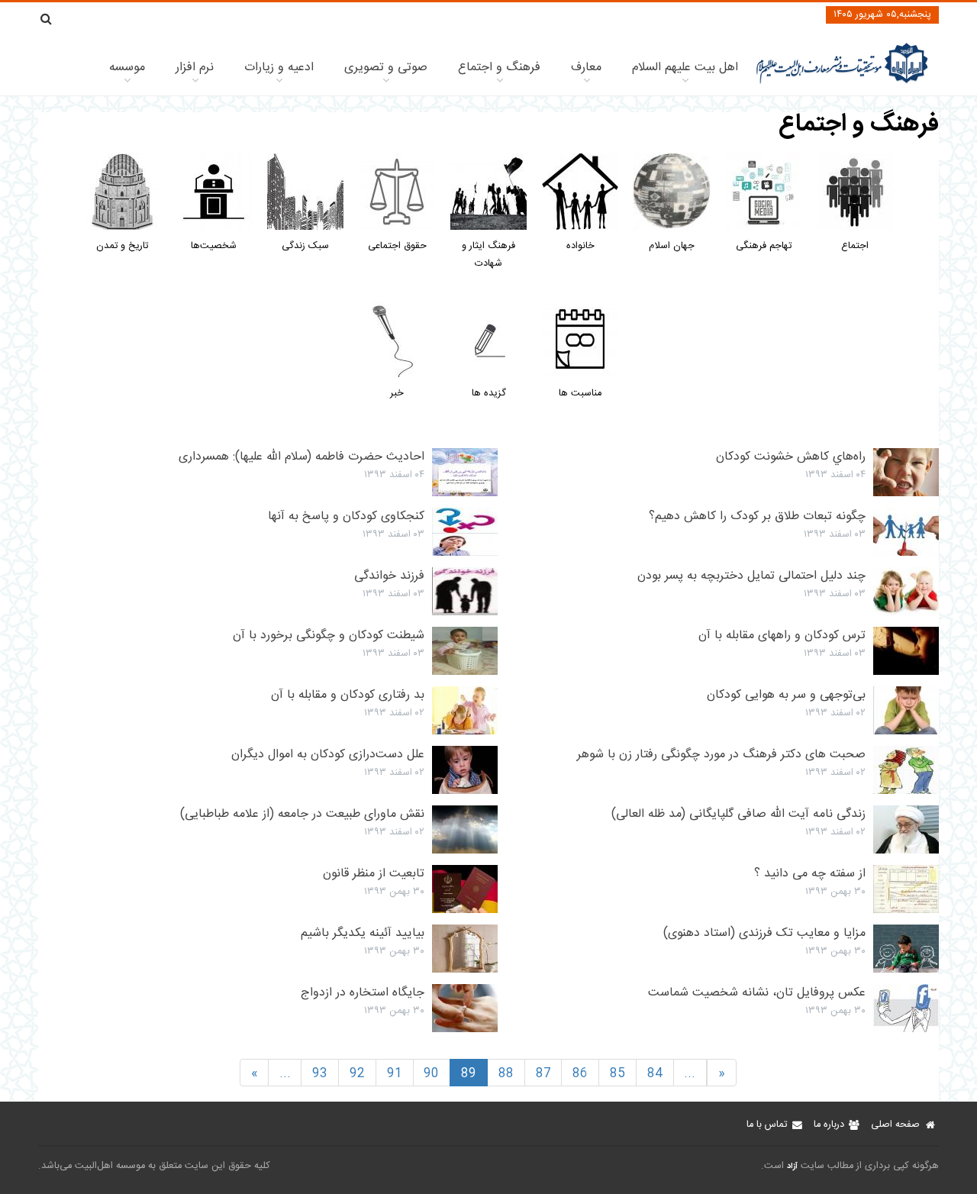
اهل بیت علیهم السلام (685, 67)
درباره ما (829, 1125)
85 (617, 1073)
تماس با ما (766, 1125)
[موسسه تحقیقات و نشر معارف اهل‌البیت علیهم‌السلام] (842, 82)
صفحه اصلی (895, 1125)
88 (506, 1073)
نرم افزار (195, 67)
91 (394, 1073)
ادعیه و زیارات (279, 67)
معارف (586, 67)
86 (580, 1073)
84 (655, 1073)
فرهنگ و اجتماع (499, 67)
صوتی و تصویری (385, 67)
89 (468, 1073)
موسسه (127, 67)
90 (431, 1073)
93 (319, 1073)
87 (543, 1073)
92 (357, 1073)
